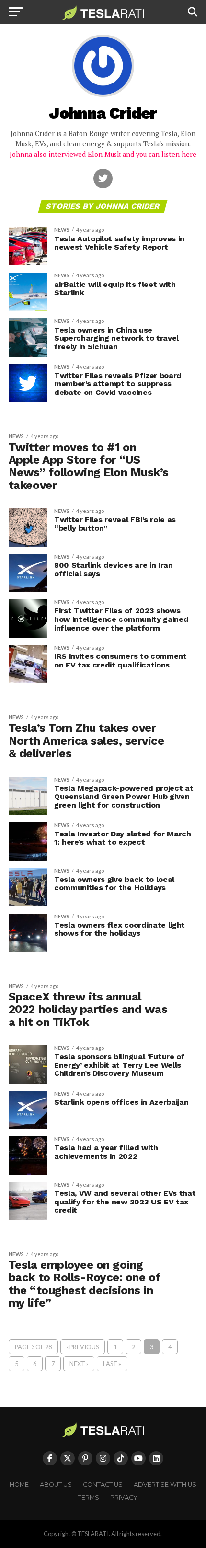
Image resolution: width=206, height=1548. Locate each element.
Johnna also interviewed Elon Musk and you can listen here (103, 154)
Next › (78, 1364)
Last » (112, 1364)
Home (19, 1484)
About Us (56, 1484)
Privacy (123, 1497)
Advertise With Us (165, 1484)
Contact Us (103, 1484)
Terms (88, 1497)
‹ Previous (83, 1347)
